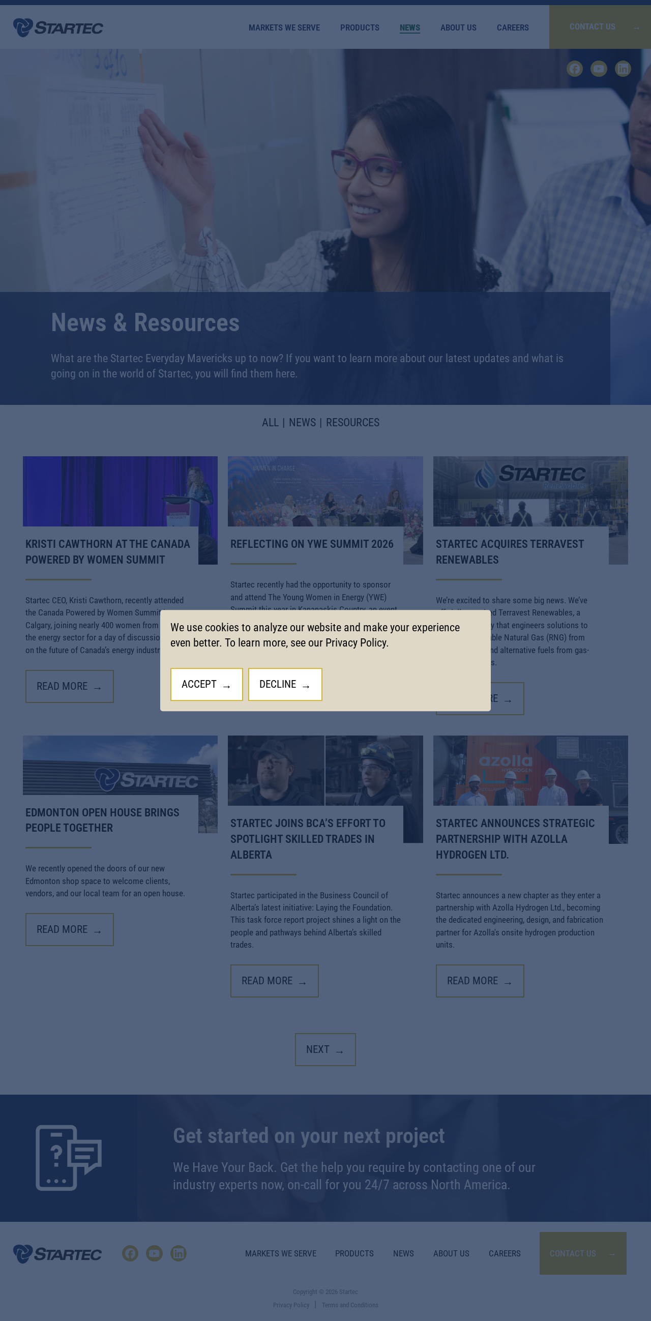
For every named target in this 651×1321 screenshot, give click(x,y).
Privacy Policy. (357, 643)
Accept (199, 684)
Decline (277, 684)
